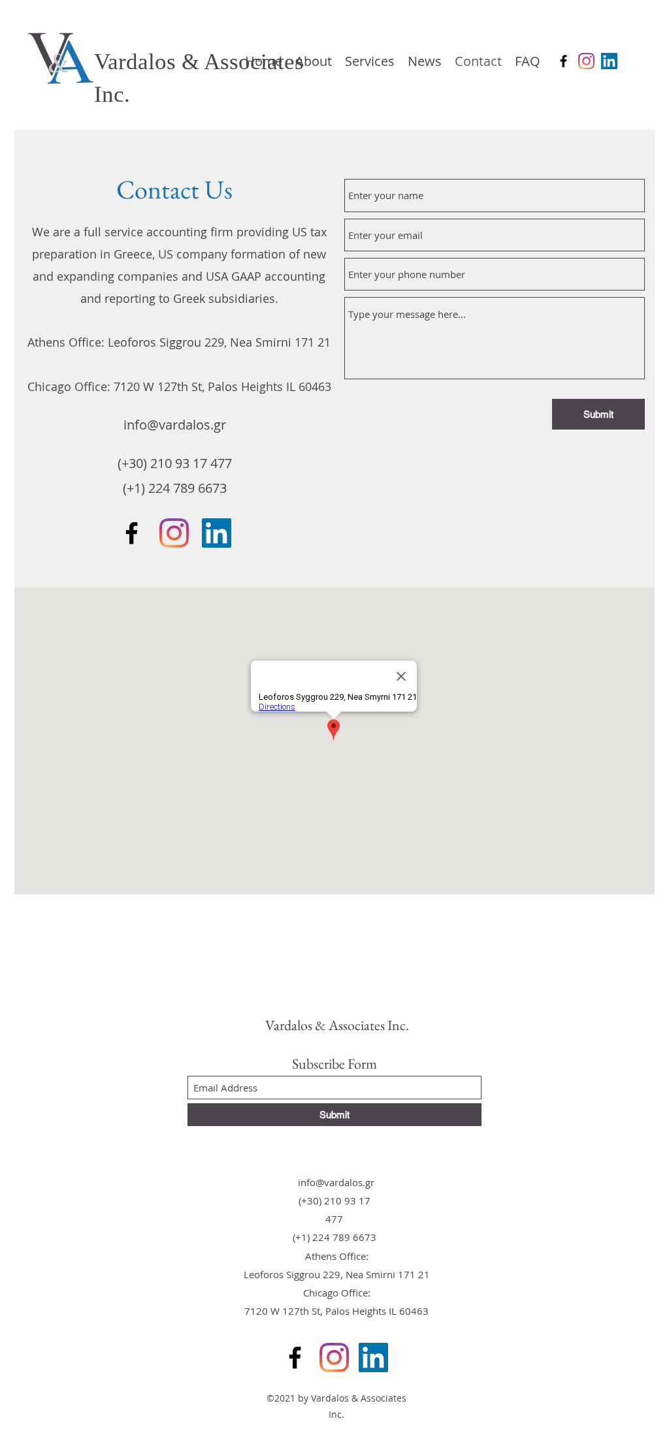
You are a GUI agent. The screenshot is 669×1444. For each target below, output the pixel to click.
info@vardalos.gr (174, 424)
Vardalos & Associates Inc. (337, 1025)
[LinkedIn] (609, 61)
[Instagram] (586, 61)
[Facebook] (563, 61)
